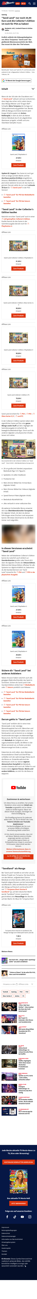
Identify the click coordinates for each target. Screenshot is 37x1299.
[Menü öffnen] (34, 3)
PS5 (30, 414)
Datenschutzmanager (9, 1236)
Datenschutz (6, 1233)
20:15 (23, 3)
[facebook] (7, 1217)
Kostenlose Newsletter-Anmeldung (18, 1162)
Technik (11, 11)
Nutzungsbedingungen (9, 1230)
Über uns (5, 1245)
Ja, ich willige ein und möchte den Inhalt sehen (18, 857)
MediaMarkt (30, 685)
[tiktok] (15, 1217)
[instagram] (30, 1217)
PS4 (23, 414)
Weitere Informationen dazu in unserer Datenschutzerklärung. (18, 850)
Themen (4, 1251)
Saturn (10, 687)
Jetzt (17, 3)
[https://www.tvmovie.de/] (8, 3)
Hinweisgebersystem (8, 1242)
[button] (18, 89)
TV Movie (4, 11)
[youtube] (22, 1217)
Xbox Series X (7, 996)
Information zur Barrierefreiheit (12, 1239)
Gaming (17, 11)
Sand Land (8, 99)
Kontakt (4, 1254)
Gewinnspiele (6, 1248)
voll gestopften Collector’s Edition (17, 219)
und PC (20, 416)
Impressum (5, 1227)
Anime (17, 996)
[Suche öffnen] (30, 3)
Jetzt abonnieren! (18, 1203)
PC (23, 996)
